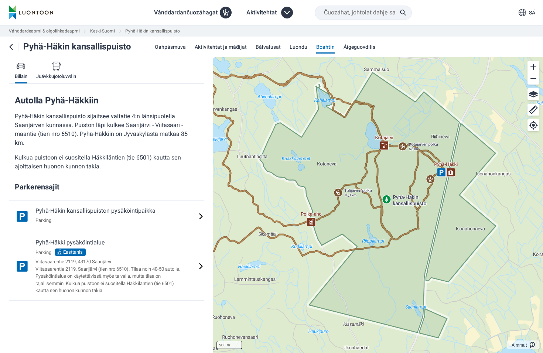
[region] (378, 205)
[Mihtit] (533, 110)
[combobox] (363, 13)
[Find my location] (533, 125)
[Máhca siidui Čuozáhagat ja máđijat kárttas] (11, 47)
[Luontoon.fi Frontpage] (31, 12)
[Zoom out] (533, 79)
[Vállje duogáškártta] (533, 94)
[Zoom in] (533, 67)
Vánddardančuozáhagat (186, 12)
